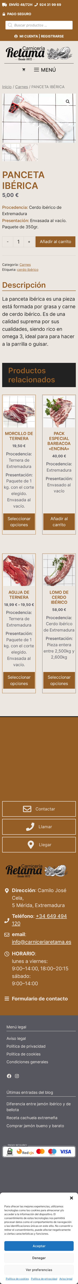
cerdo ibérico (27, 270)
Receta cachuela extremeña (31, 1117)
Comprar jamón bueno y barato (35, 1125)
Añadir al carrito (55, 241)
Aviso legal (65, 1278)
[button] (71, 1198)
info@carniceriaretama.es (41, 942)
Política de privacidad (44, 1278)
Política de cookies (17, 1278)
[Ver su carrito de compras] (24, 69)
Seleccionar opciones (19, 522)
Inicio (7, 86)
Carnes (21, 86)
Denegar (39, 1258)
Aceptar (39, 1246)
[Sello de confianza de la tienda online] (54, 1172)
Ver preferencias (39, 1270)
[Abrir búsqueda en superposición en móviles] (39, 25)
